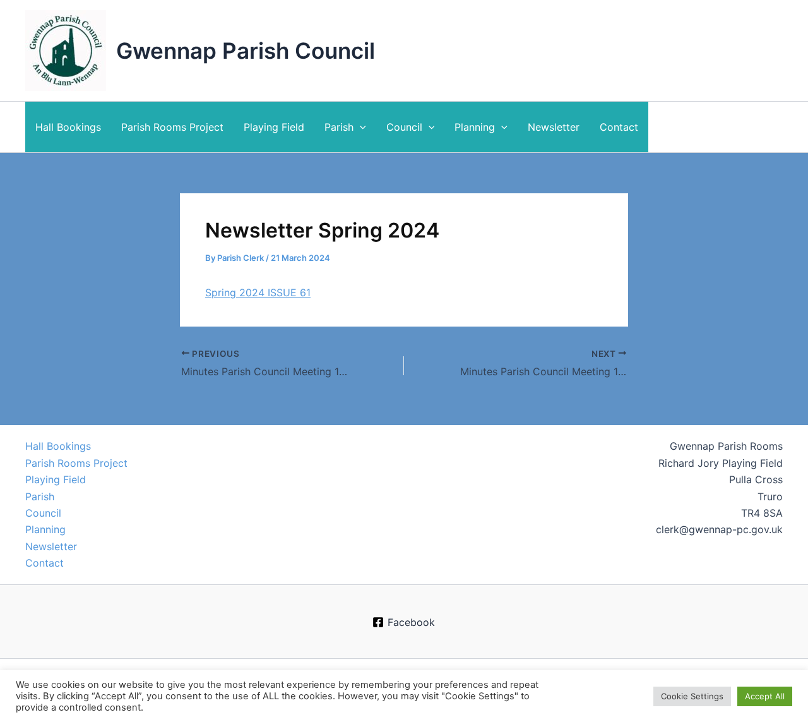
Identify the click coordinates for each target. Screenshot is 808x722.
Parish (339, 127)
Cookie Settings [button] (692, 696)
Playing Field (274, 127)
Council (404, 127)
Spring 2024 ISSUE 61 (258, 292)
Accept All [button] (765, 696)
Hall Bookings (68, 127)
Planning (474, 127)
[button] (360, 127)
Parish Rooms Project (172, 127)
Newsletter (553, 127)
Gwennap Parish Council (245, 50)
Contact (619, 127)
